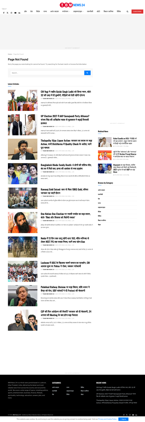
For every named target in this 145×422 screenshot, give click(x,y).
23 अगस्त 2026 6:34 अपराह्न (63, 99)
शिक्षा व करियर (108, 11)
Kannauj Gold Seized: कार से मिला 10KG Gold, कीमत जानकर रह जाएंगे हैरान (64, 191)
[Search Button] (127, 11)
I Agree (123, 419)
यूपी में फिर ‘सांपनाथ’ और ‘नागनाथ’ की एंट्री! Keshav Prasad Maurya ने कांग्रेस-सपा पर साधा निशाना (124, 154)
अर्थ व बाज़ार (54, 11)
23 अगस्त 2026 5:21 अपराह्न (63, 270)
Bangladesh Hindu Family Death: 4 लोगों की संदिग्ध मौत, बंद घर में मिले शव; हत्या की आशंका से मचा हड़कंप (66, 166)
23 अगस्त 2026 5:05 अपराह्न (63, 318)
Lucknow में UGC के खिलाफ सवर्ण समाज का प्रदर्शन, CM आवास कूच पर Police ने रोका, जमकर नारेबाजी (65, 264)
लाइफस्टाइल (77, 11)
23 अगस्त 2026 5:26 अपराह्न (63, 245)
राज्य (45, 11)
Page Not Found (18, 54)
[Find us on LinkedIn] (19, 13)
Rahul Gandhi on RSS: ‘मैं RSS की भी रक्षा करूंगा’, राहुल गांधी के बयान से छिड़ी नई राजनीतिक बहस (125, 141)
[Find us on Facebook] (3, 13)
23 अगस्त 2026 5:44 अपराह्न (63, 196)
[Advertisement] (72, 30)
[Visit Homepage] (72, 4)
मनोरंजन (65, 11)
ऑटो (98, 11)
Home (10, 54)
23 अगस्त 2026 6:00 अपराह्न (63, 151)
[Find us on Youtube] (15, 13)
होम (25, 11)
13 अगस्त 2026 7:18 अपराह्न (121, 146)
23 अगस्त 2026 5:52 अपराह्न (63, 172)
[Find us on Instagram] (11, 13)
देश (31, 11)
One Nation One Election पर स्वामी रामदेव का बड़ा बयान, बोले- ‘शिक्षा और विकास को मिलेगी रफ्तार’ (65, 215)
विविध (119, 11)
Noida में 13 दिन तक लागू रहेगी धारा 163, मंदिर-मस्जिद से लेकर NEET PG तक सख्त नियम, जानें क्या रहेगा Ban (65, 239)
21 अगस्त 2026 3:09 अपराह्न (121, 159)
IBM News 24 (17, 415)
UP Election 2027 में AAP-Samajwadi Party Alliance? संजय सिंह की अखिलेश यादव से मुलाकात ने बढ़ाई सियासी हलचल (65, 119)
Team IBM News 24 (48, 99)
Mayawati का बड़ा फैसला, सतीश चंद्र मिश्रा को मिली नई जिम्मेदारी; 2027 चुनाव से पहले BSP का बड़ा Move (124, 168)
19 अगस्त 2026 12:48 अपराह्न (121, 175)
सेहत (99, 225)
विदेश (38, 11)
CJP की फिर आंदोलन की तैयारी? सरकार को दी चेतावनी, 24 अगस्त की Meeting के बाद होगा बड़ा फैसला (66, 313)
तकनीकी (90, 11)
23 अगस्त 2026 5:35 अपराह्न (63, 221)
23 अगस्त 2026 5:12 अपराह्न (63, 294)
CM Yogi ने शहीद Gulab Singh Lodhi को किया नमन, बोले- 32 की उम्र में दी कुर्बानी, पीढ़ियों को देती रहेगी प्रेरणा (66, 93)
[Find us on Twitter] (7, 13)
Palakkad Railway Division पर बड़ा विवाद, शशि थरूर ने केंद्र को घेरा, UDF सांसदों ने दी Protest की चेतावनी (65, 288)
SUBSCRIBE (137, 12)
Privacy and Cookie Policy (107, 419)
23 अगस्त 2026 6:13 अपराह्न (63, 127)
